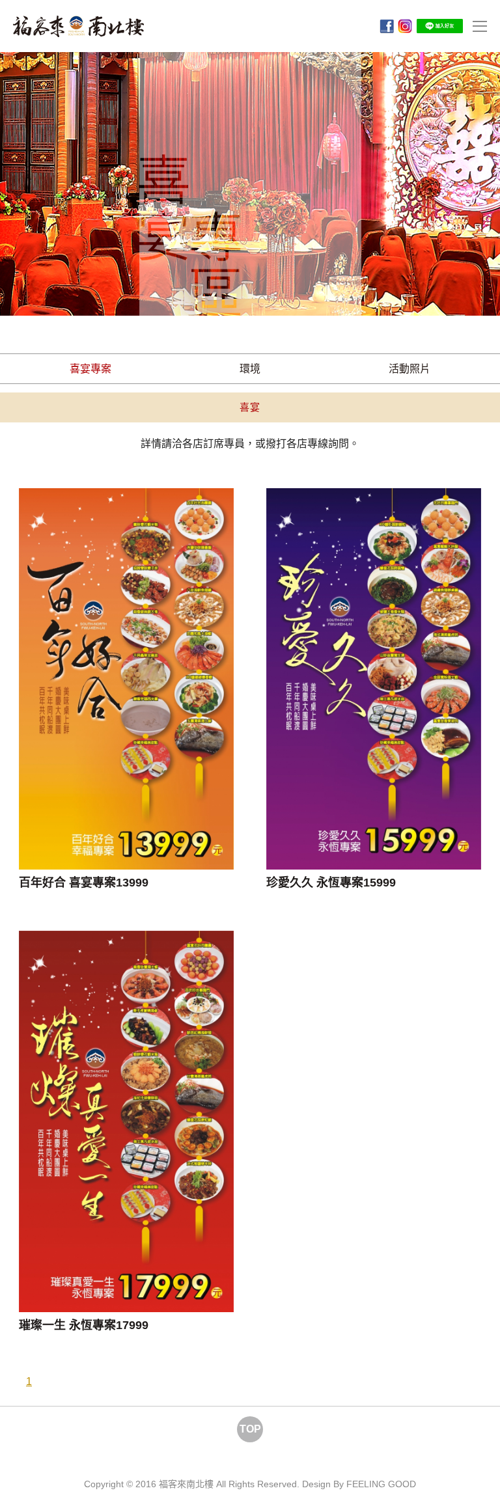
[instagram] (405, 26)
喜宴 (250, 407)
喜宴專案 (90, 368)
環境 (250, 368)
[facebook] (387, 26)
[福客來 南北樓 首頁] (78, 26)
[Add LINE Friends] (440, 25)
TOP (250, 1429)
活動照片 (409, 368)
